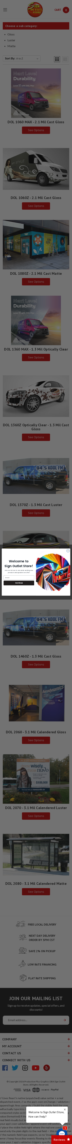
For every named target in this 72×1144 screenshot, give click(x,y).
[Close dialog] (68, 550)
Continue (19, 583)
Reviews (59, 1139)
